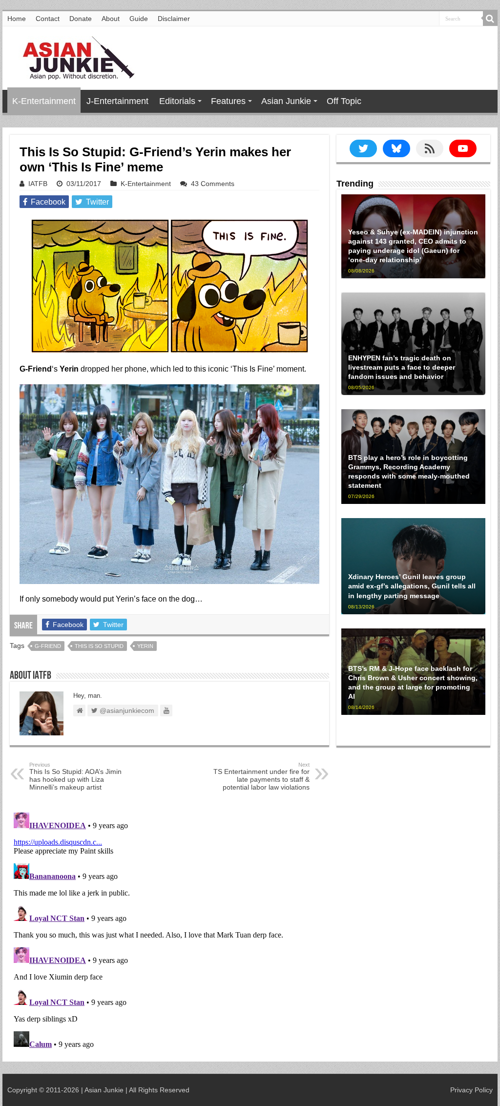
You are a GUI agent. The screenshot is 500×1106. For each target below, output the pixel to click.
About (111, 18)
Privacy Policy (471, 1090)
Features (228, 101)
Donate (80, 18)
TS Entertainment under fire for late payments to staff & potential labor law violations (261, 776)
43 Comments (212, 184)
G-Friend (48, 646)
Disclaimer (174, 18)
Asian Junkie (286, 101)
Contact (48, 18)
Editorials (177, 101)
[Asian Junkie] (73, 56)
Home (16, 18)
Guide (138, 18)
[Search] (490, 18)
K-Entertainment (44, 101)
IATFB (37, 184)
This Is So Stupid (99, 646)
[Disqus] (169, 931)
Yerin (145, 646)
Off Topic (344, 101)
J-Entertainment (117, 101)
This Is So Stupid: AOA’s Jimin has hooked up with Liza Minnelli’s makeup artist (75, 776)
